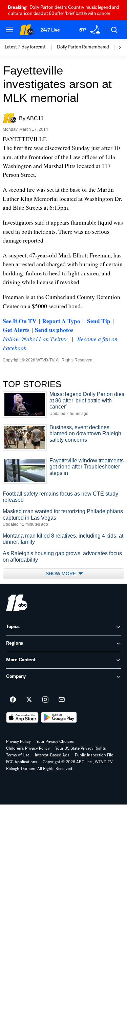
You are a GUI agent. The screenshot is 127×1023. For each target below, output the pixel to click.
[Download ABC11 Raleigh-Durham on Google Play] (59, 717)
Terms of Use (17, 755)
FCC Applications (21, 762)
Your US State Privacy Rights (80, 748)
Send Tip (98, 320)
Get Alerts (16, 329)
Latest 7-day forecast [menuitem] (25, 47)
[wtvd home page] (16, 602)
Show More (61, 573)
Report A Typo (61, 320)
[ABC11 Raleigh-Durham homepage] (26, 29)
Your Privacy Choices (55, 741)
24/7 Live (50, 30)
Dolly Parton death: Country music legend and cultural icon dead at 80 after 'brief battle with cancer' (63, 10)
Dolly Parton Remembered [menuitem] (83, 47)
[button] (9, 29)
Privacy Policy (18, 741)
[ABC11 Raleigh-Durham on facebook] (13, 700)
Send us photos (54, 329)
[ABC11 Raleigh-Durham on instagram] (45, 700)
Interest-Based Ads (52, 755)
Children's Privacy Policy (28, 748)
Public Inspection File (94, 755)
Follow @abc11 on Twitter (35, 339)
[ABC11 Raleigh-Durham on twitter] (29, 700)
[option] (31, 47)
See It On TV (20, 320)
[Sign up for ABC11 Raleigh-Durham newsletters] (61, 700)
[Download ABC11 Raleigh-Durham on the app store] (22, 717)
